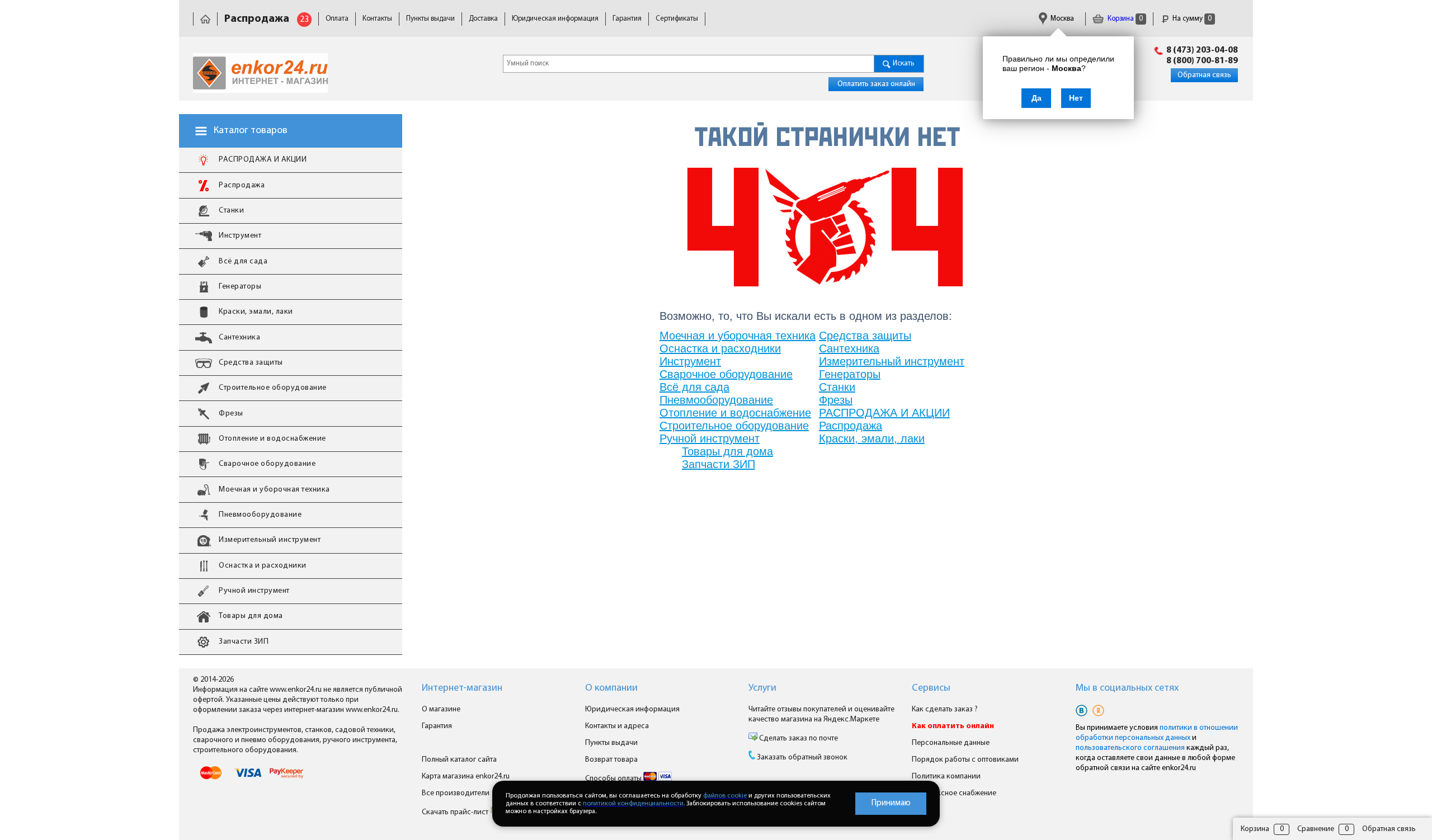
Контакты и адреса (617, 726)
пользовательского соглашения (1130, 748)
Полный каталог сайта (459, 760)
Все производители (455, 793)
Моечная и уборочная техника (738, 335)
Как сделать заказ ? (945, 709)
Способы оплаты (614, 779)
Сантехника (849, 348)
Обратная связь (1204, 75)
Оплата (337, 18)
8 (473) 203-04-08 (1202, 50)
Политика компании (946, 776)
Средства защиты (865, 335)
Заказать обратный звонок (802, 757)
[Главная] (205, 18)
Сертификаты (677, 18)
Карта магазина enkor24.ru (466, 776)
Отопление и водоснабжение (735, 413)
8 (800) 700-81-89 (1202, 60)
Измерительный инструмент (891, 361)
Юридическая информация (555, 18)
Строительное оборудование (734, 425)
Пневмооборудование (716, 400)
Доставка (483, 18)
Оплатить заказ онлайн (876, 84)
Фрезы (835, 400)
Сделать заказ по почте (797, 738)
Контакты (377, 18)
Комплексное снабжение (954, 793)
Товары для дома (727, 451)
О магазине (441, 709)
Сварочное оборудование (726, 374)
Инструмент (690, 361)
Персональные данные (951, 743)
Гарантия (627, 18)
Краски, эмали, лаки (872, 438)
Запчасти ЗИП (718, 464)
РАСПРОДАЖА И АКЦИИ (884, 413)
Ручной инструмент (710, 438)
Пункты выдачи (430, 18)
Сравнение (1315, 829)
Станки (837, 387)
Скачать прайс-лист (456, 812)
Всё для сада (694, 387)
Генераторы (849, 374)
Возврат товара (611, 760)
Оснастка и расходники (720, 348)
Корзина (1124, 18)
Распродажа (850, 425)
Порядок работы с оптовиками (965, 760)
